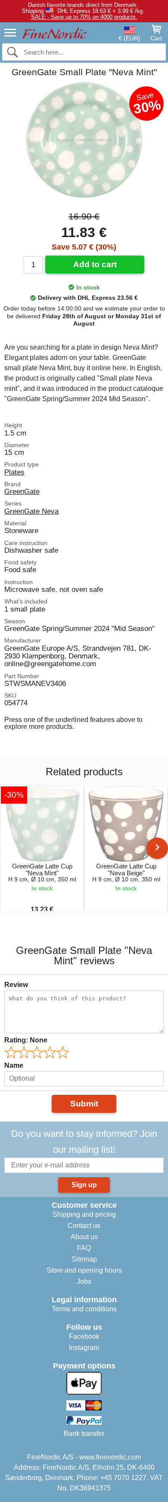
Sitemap (84, 1259)
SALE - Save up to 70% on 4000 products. (84, 17)
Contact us (84, 1225)
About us (84, 1236)
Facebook (84, 1336)
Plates (14, 472)
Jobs (84, 1281)
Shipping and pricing (84, 1214)
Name (13, 1065)
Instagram (84, 1347)
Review (16, 984)
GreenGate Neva (31, 511)
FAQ (84, 1248)
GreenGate (22, 491)
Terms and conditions (84, 1309)
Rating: (25, 1040)
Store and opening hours (84, 1270)
